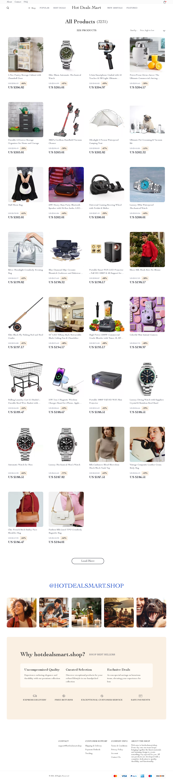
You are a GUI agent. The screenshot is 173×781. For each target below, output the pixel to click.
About (9, 2)
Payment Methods (92, 750)
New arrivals (114, 8)
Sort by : (133, 31)
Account (114, 753)
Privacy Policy (117, 750)
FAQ (26, 2)
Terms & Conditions (119, 746)
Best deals (59, 8)
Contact (18, 2)
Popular (44, 8)
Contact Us (116, 757)
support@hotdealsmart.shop (70, 746)
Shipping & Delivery (93, 746)
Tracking (88, 753)
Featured (132, 8)
